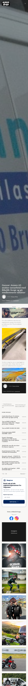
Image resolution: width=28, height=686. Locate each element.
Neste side (23, 473)
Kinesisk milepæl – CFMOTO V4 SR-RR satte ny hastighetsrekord (11, 457)
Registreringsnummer (8, 494)
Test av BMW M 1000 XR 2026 (10, 428)
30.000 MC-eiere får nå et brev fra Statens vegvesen (10, 446)
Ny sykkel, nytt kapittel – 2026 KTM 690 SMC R (11, 469)
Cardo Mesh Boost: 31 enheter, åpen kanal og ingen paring (10, 416)
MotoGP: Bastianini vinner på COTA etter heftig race (8, 405)
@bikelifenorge (14, 533)
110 (6, 473)
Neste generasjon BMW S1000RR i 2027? (8, 432)
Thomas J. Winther (14, 296)
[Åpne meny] (25, 3)
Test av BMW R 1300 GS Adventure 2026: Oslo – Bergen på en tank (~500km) (11, 423)
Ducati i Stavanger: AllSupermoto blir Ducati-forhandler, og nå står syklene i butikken (10, 439)
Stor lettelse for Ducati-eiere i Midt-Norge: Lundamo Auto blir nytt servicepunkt (11, 463)
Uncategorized (15, 300)
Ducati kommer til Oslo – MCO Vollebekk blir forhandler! (10, 451)
